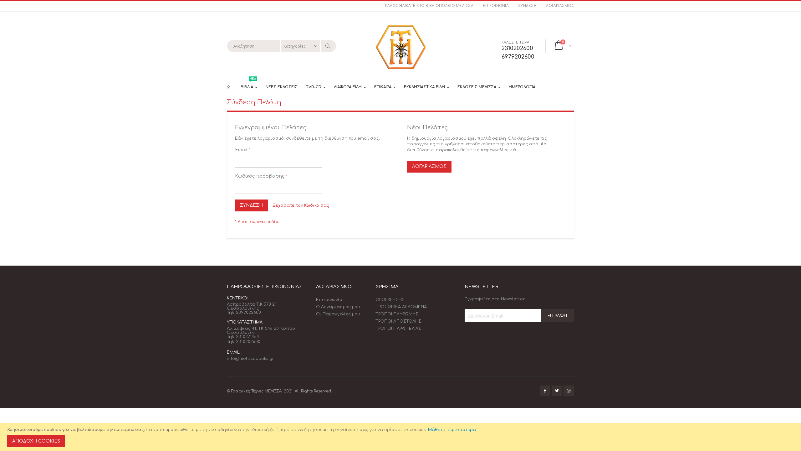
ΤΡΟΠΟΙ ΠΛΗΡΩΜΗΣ (396, 314)
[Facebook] (545, 391)
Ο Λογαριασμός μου (338, 307)
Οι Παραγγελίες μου (338, 314)
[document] (401, 437)
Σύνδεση (527, 6)
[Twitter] (557, 391)
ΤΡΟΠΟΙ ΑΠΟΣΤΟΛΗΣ (398, 321)
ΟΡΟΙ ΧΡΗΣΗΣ (390, 300)
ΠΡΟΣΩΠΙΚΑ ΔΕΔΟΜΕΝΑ (401, 307)
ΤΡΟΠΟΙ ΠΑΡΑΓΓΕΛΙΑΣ (398, 328)
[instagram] (569, 391)
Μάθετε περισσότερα (452, 430)
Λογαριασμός (560, 6)
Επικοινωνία (496, 6)
